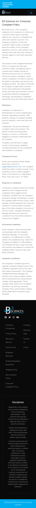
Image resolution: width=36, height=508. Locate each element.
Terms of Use (11, 347)
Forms (25, 347)
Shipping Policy (11, 369)
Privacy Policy (11, 333)
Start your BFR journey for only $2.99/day (8, 4)
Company (26, 325)
